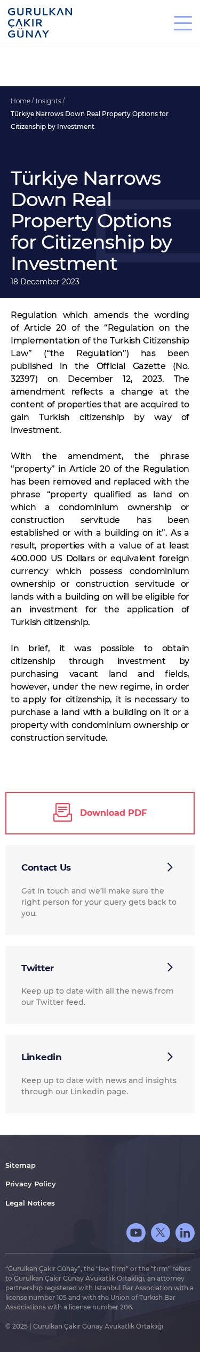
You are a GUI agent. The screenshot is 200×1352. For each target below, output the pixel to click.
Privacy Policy (30, 1183)
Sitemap (20, 1165)
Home (21, 101)
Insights (49, 101)
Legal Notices (30, 1203)
